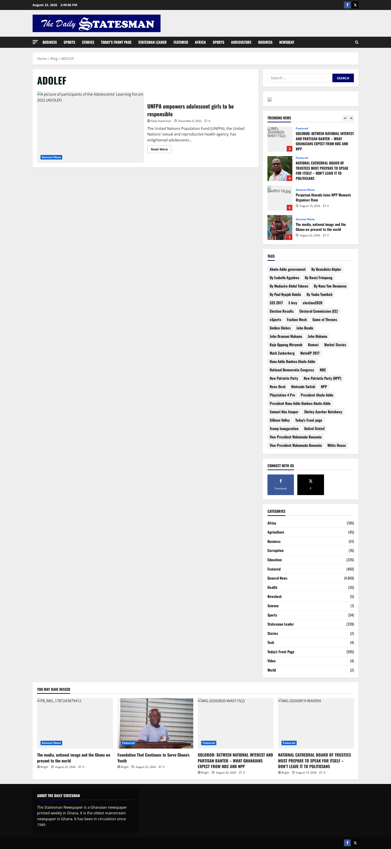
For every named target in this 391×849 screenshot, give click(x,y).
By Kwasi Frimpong (318, 277)
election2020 (312, 302)
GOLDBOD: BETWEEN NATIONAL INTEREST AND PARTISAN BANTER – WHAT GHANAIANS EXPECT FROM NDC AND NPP (279, 139)
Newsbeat (286, 42)
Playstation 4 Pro (282, 395)
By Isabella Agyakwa (284, 277)
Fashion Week (297, 319)
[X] (355, 5)
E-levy (292, 302)
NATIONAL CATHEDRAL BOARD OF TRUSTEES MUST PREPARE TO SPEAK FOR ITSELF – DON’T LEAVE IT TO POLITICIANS (279, 168)
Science (273, 605)
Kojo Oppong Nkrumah (286, 344)
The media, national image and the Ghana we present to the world (279, 227)
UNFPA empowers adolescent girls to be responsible (90, 127)
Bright (44, 767)
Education (274, 559)
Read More (161, 148)
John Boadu (304, 328)
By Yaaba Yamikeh (319, 294)
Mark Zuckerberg (282, 353)
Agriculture (241, 42)
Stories (88, 42)
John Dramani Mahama (286, 336)
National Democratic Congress (292, 369)
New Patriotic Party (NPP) (322, 378)
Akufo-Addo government (288, 269)
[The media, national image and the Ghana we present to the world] (75, 723)
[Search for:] (299, 78)
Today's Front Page (280, 651)
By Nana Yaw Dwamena (330, 286)
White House (336, 445)
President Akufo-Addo (317, 395)
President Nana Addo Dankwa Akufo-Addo (300, 403)
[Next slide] (351, 118)
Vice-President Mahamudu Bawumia (296, 445)
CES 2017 (276, 302)
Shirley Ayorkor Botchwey (323, 411)
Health (272, 587)
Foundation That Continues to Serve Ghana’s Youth (153, 757)
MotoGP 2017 (309, 353)
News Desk (278, 386)
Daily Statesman (161, 121)
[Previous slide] (345, 118)
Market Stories (335, 344)
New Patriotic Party (284, 378)
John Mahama (317, 336)
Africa (200, 42)
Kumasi (313, 344)
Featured (181, 42)
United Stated (314, 428)
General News (51, 157)
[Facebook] (347, 5)
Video (271, 660)
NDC (323, 369)
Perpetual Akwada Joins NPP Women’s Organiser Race (279, 198)
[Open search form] (356, 42)
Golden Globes (280, 328)
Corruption (275, 550)
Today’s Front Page (116, 42)
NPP (324, 386)
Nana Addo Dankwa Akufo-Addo (292, 361)
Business (50, 42)
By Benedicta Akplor (326, 269)
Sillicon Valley (280, 420)
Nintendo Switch (303, 386)
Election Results (282, 311)
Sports (69, 42)
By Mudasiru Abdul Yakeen (289, 286)
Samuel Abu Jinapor (284, 411)
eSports (275, 319)
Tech (270, 642)
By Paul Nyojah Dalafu (285, 294)
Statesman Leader (152, 42)
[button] (35, 42)
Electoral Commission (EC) (318, 311)
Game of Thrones (324, 319)
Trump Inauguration (284, 428)
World (271, 670)
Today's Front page (308, 420)
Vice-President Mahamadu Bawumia (296, 437)
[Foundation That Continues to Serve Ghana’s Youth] (155, 723)
